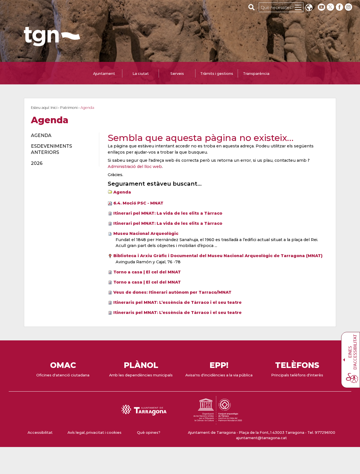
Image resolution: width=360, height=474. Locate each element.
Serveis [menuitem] (177, 73)
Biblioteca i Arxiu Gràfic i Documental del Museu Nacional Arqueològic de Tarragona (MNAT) (218, 255)
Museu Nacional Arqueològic (145, 233)
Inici (54, 107)
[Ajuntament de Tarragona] (52, 43)
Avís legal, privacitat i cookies (95, 432)
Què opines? (148, 432)
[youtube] (321, 7)
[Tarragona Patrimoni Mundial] (218, 421)
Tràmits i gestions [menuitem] (216, 73)
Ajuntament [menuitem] (104, 73)
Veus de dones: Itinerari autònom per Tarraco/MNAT (172, 292)
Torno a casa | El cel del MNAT (147, 272)
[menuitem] (62, 135)
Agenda (122, 192)
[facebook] (340, 7)
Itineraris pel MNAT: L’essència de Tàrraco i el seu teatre (177, 302)
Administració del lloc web (135, 166)
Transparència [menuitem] (256, 73)
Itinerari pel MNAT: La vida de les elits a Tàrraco (167, 213)
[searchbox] (251, 7)
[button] (308, 8)
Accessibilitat (40, 432)
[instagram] (349, 7)
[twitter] (331, 7)
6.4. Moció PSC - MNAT (138, 203)
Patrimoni (69, 107)
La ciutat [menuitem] (140, 73)
